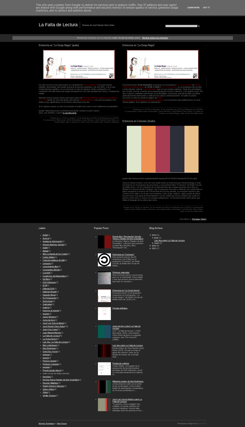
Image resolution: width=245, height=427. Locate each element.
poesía (46, 358)
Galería (46, 307)
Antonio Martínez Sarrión (53, 245)
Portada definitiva (119, 308)
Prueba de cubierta (120, 363)
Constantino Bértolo (51, 270)
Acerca (46, 238)
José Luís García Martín (53, 323)
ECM (69, 120)
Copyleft (46, 273)
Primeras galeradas (120, 272)
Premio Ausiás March (52, 370)
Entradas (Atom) (199, 219)
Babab (45, 251)
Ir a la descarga (69, 113)
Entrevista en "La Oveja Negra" (138, 45)
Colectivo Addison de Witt (54, 260)
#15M (138, 209)
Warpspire (202, 423)
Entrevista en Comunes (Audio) (138, 121)
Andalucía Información (52, 241)
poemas (46, 354)
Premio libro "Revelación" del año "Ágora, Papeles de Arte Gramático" (127, 237)
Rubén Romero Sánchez (53, 386)
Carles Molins (49, 257)
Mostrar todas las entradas (155, 38)
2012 (154, 246)
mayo (156, 243)
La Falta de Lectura (58, 24)
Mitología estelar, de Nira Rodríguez (127, 381)
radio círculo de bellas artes (92, 122)
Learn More (193, 7)
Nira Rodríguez (49, 348)
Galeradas (47, 304)
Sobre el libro (48, 389)
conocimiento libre (163, 209)
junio (156, 238)
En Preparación (49, 298)
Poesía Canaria (49, 361)
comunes (151, 209)
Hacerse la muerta (51, 310)
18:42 (137, 207)
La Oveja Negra (172, 113)
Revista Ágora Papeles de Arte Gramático (61, 380)
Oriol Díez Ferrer (50, 351)
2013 (154, 235)
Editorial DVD (48, 289)
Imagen (46, 314)
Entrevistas (76, 120)
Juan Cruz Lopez (50, 329)
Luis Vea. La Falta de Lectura (55, 342)
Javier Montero (88, 120)
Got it (206, 7)
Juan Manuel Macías (52, 333)
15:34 (146, 109)
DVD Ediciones (49, 282)
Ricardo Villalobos (111, 122)
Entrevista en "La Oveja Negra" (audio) (59, 45)
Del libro (46, 279)
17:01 (64, 118)
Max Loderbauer (72, 122)
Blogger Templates (46, 423)
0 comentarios (49, 120)
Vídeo (45, 392)
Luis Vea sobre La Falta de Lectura (127, 345)
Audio (143, 209)
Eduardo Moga (49, 295)
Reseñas (47, 377)
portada (46, 367)
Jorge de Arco (49, 320)
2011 (154, 248)
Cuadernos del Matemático (54, 276)
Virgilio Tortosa (49, 395)
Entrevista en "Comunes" (123, 254)
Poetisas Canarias (51, 364)
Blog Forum (62, 423)
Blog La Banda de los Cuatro (55, 254)
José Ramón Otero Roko (105, 120)
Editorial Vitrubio (49, 292)
